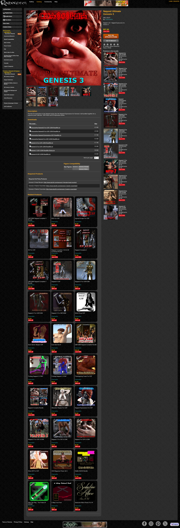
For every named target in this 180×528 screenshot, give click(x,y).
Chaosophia (31, 221)
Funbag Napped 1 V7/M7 (59, 376)
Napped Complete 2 (81, 250)
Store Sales (6, 23)
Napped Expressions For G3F (84, 408)
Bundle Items (8, 16)
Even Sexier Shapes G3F (35, 344)
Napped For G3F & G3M (82, 439)
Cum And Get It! (56, 344)
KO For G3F (31, 250)
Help (56, 1)
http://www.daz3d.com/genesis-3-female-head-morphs (60, 182)
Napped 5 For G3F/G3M (82, 281)
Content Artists (7, 27)
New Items (8, 9)
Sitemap (26, 522)
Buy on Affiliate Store (111, 36)
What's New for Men (9, 52)
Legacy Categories (8, 66)
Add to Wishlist (111, 41)
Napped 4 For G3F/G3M (35, 313)
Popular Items (8, 13)
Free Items (8, 20)
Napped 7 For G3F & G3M (123, 160)
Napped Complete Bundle (35, 408)
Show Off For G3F (33, 471)
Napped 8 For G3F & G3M (123, 176)
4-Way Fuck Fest (57, 502)
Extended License (8, 59)
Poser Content (7, 45)
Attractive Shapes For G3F (59, 408)
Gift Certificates (8, 106)
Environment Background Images (10, 91)
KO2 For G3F (56, 218)
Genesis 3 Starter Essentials (37, 186)
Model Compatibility (9, 39)
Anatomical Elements (9, 36)
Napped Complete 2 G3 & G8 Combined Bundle (60, 250)
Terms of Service (7, 522)
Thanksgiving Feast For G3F (83, 376)
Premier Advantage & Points (11, 103)
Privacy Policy (18, 522)
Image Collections (8, 79)
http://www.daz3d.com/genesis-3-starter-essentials (61, 189)
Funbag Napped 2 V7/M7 (35, 376)
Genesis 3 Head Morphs (36, 182)
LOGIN (170, 1)
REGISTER (176, 1)
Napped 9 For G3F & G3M (123, 191)
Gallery (31, 1)
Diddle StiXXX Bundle (81, 471)
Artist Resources (8, 98)
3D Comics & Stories (9, 76)
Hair (5, 49)
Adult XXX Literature (9, 94)
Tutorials (6, 63)
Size (95, 123)
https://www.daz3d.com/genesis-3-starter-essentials (61, 186)
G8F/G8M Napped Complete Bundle (86, 344)
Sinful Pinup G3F (80, 313)
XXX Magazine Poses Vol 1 (60, 471)
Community (48, 1)
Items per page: (88, 157)
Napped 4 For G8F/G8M (59, 313)
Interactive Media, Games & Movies (10, 83)
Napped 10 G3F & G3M (122, 206)
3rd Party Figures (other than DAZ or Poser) (11, 56)
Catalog (39, 1)
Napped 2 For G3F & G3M (59, 439)
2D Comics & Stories (9, 87)
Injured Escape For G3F (82, 218)
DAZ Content (7, 42)
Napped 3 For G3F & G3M (36, 439)
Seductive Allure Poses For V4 (84, 502)
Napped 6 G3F (56, 281)
